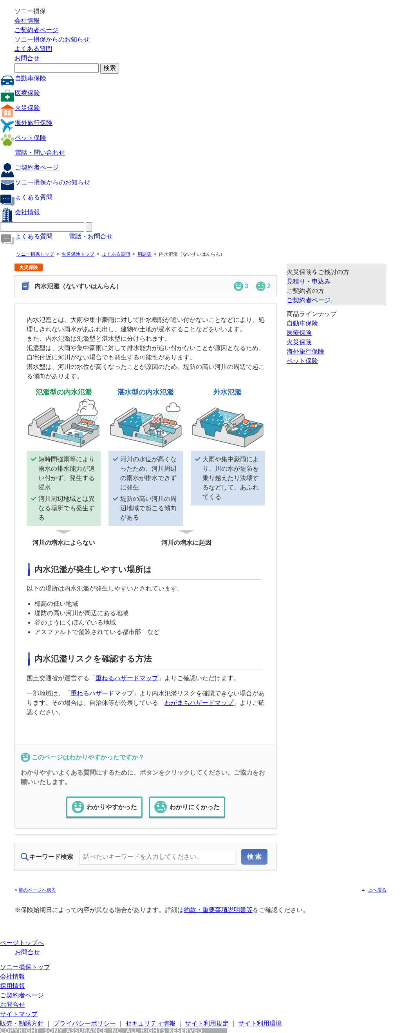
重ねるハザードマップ (127, 678)
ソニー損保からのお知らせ (52, 39)
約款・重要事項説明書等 (218, 910)
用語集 (144, 254)
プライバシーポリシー (84, 1023)
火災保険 (27, 108)
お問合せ (27, 58)
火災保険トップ (77, 254)
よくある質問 (33, 48)
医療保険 (27, 93)
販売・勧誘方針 (22, 1023)
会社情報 (27, 20)
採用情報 (12, 985)
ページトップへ (22, 942)
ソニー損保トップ (35, 254)
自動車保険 (30, 78)
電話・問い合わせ (40, 152)
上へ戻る (377, 890)
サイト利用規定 (207, 1023)
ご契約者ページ (36, 30)
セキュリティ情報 (150, 1023)
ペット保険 (30, 137)
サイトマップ (19, 1014)
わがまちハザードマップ (198, 702)
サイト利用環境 (260, 1023)
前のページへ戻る (37, 890)
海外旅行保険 (33, 122)
